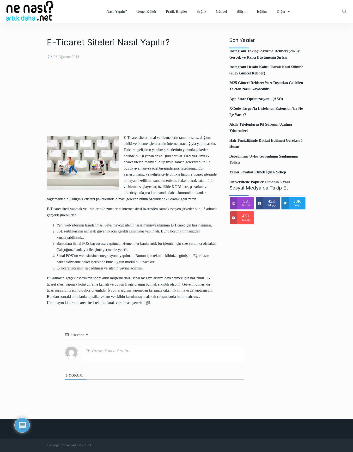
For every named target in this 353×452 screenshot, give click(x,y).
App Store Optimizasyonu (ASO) (256, 99)
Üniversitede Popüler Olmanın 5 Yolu (259, 182)
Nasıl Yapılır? (116, 11)
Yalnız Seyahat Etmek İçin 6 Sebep (257, 172)
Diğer (281, 11)
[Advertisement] (132, 100)
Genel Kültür (146, 11)
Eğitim (262, 11)
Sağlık (201, 11)
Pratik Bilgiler (176, 11)
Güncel (221, 11)
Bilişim (242, 11)
